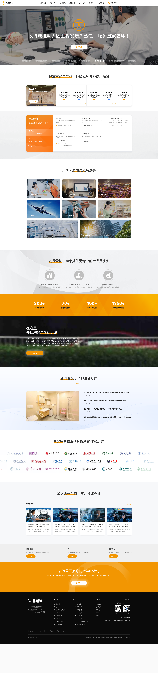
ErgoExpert (116, 61)
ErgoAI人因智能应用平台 (89, 125)
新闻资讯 (91, 3)
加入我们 (98, 616)
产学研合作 (98, 604)
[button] (108, 395)
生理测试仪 (57, 604)
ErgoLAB (71, 61)
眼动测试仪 (57, 613)
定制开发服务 (99, 607)
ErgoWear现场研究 (77, 616)
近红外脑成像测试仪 (59, 610)
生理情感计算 (87, 139)
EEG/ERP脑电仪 (61, 140)
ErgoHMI (85, 61)
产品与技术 (53, 3)
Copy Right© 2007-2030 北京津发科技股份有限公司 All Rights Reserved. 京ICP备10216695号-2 (108, 637)
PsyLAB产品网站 (50, 631)
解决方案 (43, 3)
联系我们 (79, 583)
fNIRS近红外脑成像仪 (62, 143)
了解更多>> (79, 384)
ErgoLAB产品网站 (38, 631)
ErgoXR (26, 61)
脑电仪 (56, 607)
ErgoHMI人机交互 (77, 613)
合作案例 (30, 503)
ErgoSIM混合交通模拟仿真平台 (117, 125)
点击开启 (35, 353)
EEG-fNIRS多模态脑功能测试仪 (65, 146)
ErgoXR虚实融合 (77, 604)
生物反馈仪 (86, 141)
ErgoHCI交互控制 (77, 610)
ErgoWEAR (41, 61)
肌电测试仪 (57, 618)
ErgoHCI (99, 61)
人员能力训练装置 (59, 621)
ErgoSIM (56, 61)
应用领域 (72, 3)
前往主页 (33, 146)
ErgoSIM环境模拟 (77, 607)
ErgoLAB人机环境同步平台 (79, 618)
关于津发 (79, 47)
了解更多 (33, 101)
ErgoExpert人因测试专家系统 (64, 125)
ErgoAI (132, 61)
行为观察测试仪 (58, 624)
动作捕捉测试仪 (58, 616)
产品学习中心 (60, 631)
